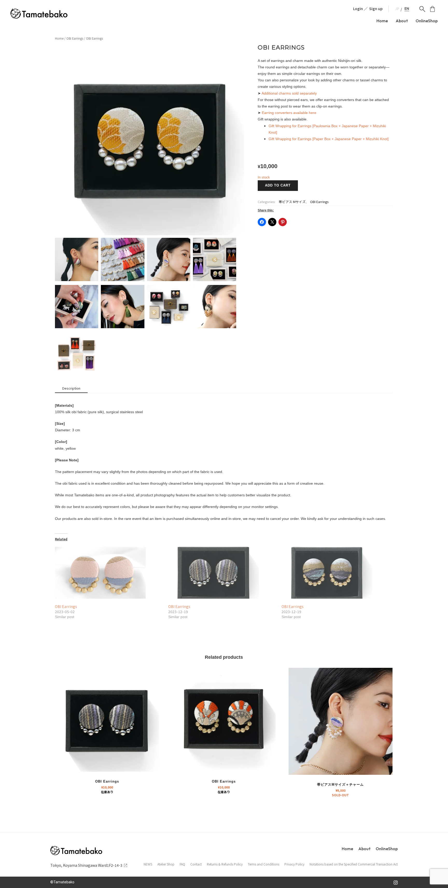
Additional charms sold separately (289, 93)
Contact (196, 864)
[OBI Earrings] (109, 573)
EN (406, 8)
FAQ (182, 864)
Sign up (376, 8)
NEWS (148, 864)
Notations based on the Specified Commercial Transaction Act (354, 864)
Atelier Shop (165, 864)
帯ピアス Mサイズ (292, 201)
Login (358, 8)
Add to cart (278, 185)
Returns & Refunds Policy (225, 864)
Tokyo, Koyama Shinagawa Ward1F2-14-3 (86, 865)
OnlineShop (427, 20)
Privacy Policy (294, 864)
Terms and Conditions (263, 864)
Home (382, 20)
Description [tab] (71, 388)
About (402, 20)
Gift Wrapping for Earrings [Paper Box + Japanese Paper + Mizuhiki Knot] (329, 139)
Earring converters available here (289, 113)
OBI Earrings (74, 38)
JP (397, 9)
